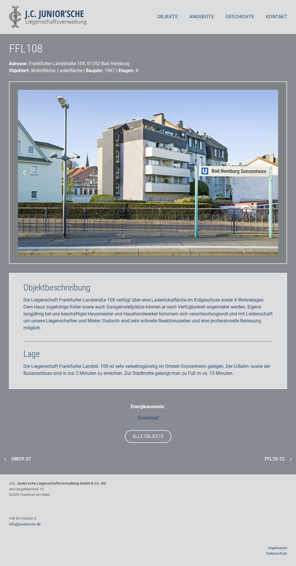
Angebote (201, 16)
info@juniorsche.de (25, 524)
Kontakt (276, 16)
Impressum (277, 548)
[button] (24, 172)
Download (148, 418)
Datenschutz (276, 553)
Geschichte (239, 16)
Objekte (167, 16)
